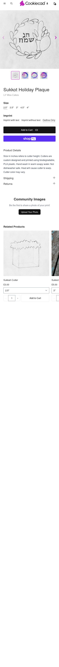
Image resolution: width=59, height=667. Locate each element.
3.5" (12, 107)
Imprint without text (30, 120)
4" (28, 107)
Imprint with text (11, 120)
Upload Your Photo (29, 212)
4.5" (22, 107)
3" (17, 107)
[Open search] (11, 3)
